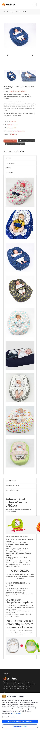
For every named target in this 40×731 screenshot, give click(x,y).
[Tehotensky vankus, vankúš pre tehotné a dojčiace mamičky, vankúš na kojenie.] (9, 5)
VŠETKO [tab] (8, 158)
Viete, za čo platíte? (19, 91)
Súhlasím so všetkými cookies (20, 721)
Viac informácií (15, 713)
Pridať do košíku (10, 141)
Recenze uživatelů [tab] (12, 485)
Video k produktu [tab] (12, 490)
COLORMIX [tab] (9, 172)
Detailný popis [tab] (11, 480)
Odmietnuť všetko (20, 726)
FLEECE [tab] (8, 167)
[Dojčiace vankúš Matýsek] (4, 12)
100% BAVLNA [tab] (10, 163)
